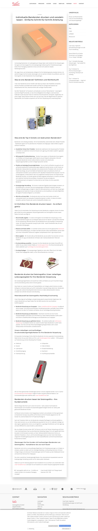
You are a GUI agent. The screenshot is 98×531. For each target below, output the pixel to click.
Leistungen (32, 3)
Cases (55, 3)
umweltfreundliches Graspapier (49, 306)
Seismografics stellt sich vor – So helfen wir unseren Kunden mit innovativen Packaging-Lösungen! (26, 472)
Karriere (40, 508)
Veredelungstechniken (43, 245)
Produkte (41, 3)
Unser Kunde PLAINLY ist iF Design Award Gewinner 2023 (51, 471)
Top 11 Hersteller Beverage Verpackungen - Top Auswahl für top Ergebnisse (77, 63)
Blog (70, 28)
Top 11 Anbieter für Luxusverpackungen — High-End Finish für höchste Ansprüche (77, 80)
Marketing (31, 528)
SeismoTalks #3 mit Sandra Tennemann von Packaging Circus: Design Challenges (76, 55)
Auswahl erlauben (53, 526)
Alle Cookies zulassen (65, 526)
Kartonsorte (61, 228)
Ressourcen (72, 36)
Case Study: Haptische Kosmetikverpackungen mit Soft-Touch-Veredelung (77, 47)
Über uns (61, 3)
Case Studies (41, 505)
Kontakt (81, 3)
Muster (48, 3)
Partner (68, 3)
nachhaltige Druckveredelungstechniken (38, 247)
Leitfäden (39, 14)
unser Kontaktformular (41, 395)
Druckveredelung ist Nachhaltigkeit (23, 393)
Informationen (65, 528)
